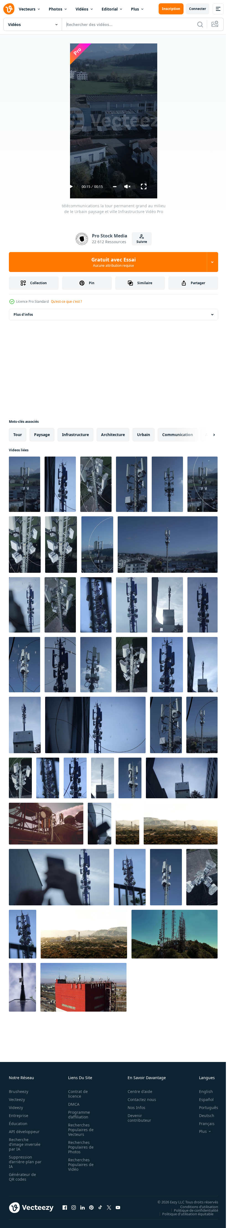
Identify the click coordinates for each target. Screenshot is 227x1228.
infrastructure (75, 434)
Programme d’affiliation (77, 1115)
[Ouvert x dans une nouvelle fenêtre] (109, 1207)
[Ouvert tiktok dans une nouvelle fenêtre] (100, 1207)
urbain (143, 434)
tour (17, 434)
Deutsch (202, 1115)
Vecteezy (17, 1099)
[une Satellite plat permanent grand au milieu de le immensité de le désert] (84, 934)
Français (202, 1123)
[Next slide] (205, 434)
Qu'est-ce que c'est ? (66, 301)
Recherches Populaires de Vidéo (79, 1164)
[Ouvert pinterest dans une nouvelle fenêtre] (91, 1207)
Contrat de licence (76, 1094)
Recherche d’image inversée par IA (23, 1144)
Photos (55, 9)
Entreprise (18, 1115)
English (202, 1091)
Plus (135, 9)
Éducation (18, 1123)
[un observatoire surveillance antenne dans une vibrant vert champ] (127, 823)
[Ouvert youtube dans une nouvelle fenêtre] (118, 1207)
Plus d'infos (23, 314)
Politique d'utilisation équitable (183, 1213)
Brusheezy (18, 1091)
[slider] (115, 186)
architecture (113, 434)
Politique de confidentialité (192, 1210)
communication (177, 434)
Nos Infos (133, 1107)
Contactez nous (139, 1099)
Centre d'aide (137, 1091)
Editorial (110, 9)
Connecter (197, 8)
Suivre (141, 241)
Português (204, 1107)
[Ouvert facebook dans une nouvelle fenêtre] (65, 1207)
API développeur (24, 1131)
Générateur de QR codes (22, 1177)
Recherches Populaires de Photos (79, 1147)
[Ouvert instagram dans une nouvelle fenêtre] (73, 1207)
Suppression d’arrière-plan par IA (21, 1161)
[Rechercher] (200, 24)
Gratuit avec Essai (113, 262)
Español (202, 1099)
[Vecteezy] (8, 8)
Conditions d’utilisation (195, 1206)
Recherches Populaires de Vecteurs (79, 1129)
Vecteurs (27, 9)
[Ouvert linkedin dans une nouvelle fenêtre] (82, 1207)
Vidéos (82, 9)
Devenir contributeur (136, 1118)
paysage (42, 434)
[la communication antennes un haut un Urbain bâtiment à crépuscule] (46, 823)
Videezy (16, 1107)
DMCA (72, 1104)
